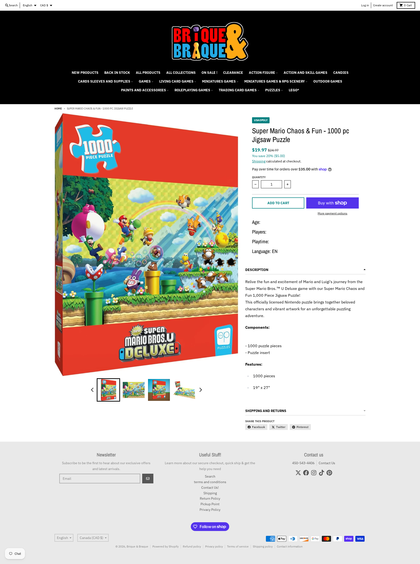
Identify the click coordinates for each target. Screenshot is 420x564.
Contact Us (327, 463)
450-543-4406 (303, 463)
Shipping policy (263, 546)
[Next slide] (200, 390)
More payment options (332, 213)
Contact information (290, 546)
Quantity (259, 177)
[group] (108, 390)
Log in (365, 5)
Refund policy (192, 546)
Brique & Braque (137, 546)
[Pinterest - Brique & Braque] (329, 473)
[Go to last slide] (92, 390)
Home (58, 108)
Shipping (258, 161)
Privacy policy (214, 546)
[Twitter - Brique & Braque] (298, 473)
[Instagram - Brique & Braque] (314, 473)
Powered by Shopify (165, 546)
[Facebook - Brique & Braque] (306, 473)
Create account (383, 5)
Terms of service (238, 546)
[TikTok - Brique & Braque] (321, 473)
